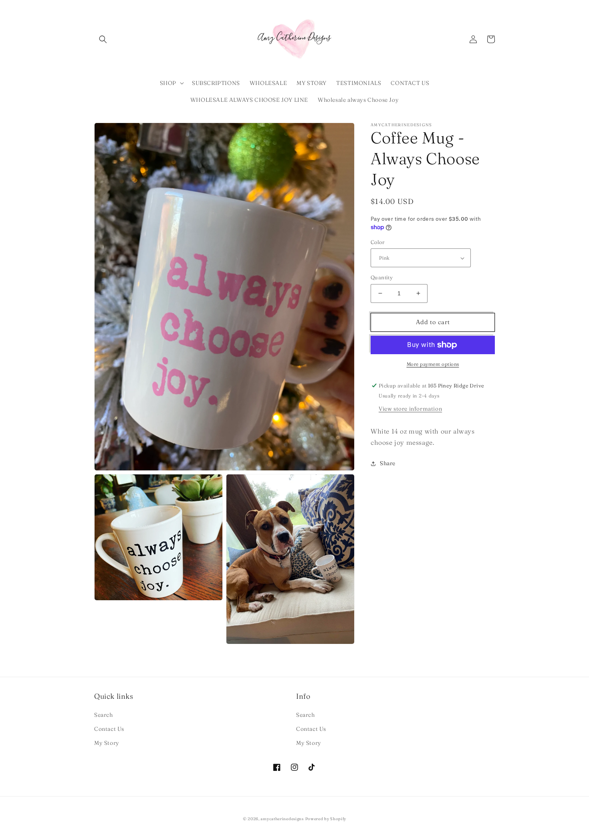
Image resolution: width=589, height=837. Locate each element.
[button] (103, 39)
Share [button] (387, 463)
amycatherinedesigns (281, 818)
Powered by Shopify (326, 818)
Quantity (382, 277)
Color (378, 242)
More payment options (433, 364)
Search (103, 714)
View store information (410, 408)
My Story (106, 742)
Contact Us (109, 728)
